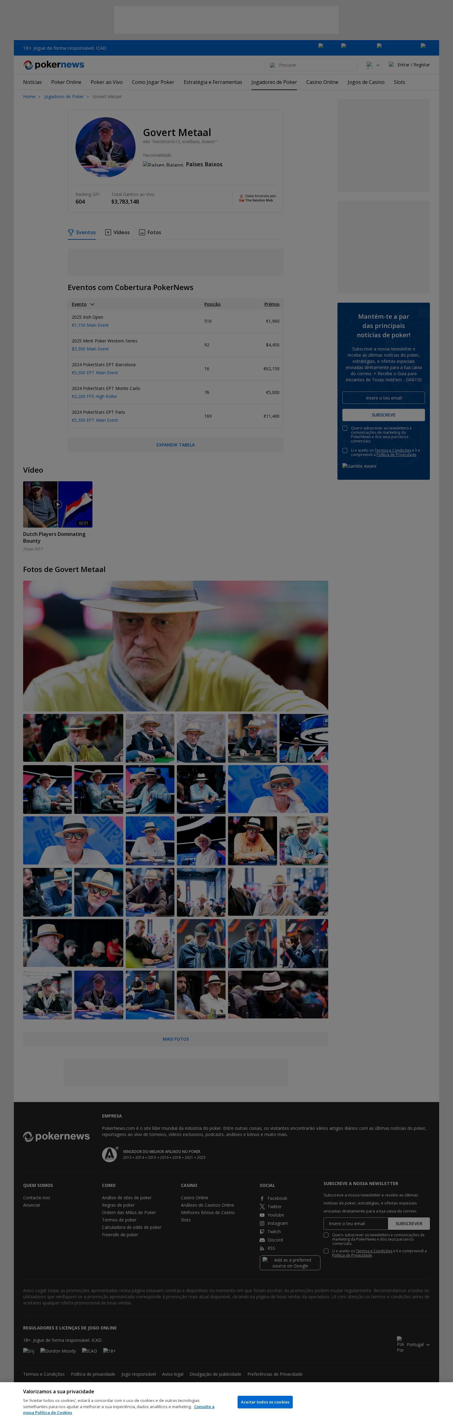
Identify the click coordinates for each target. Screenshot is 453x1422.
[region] (226, 1402)
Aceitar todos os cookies (265, 1402)
